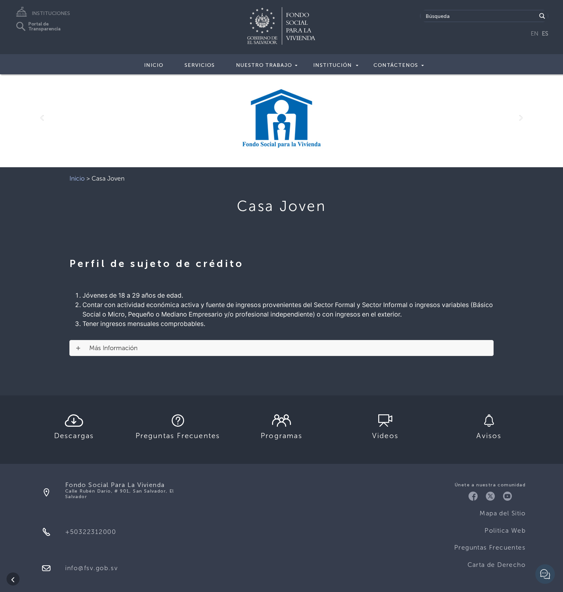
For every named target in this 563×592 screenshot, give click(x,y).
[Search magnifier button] (542, 16)
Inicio (153, 65)
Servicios (199, 65)
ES (545, 33)
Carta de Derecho (497, 565)
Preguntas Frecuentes (490, 547)
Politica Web (505, 530)
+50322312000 (90, 532)
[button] (42, 118)
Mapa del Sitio (503, 513)
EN (535, 33)
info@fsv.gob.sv (91, 568)
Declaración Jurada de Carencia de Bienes (275, 372)
